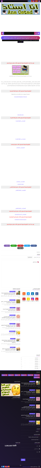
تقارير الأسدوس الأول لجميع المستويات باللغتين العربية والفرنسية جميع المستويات (8, 341)
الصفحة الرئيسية (26, 40)
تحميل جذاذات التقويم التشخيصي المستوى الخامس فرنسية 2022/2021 (8, 317)
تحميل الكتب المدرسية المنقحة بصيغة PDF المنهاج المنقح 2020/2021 (8, 293)
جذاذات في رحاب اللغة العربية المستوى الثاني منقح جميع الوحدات (8, 325)
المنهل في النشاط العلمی (20, 208)
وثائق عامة (29, 368)
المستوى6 (29, 366)
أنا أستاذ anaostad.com (26, 466)
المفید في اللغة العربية (20, 121)
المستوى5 (29, 364)
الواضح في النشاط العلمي (20, 190)
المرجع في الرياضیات (20, 147)
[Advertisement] (20, 23)
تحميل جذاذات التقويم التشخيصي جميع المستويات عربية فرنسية (8, 302)
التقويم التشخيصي (12, 332)
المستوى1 (29, 358)
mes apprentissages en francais (20, 97)
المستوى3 (21, 40)
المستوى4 (29, 363)
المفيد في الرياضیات (20, 181)
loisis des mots (20, 115)
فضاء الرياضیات (21, 184)
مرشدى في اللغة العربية (21, 139)
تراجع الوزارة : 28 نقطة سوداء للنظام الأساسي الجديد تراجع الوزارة (8, 349)
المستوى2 (29, 359)
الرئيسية (36, 33)
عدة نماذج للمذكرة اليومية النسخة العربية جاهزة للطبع (9, 309)
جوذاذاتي (18, 398)
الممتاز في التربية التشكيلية (20, 214)
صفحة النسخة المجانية (34, 439)
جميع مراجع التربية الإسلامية (20, 219)
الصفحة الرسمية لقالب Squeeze (33, 437)
